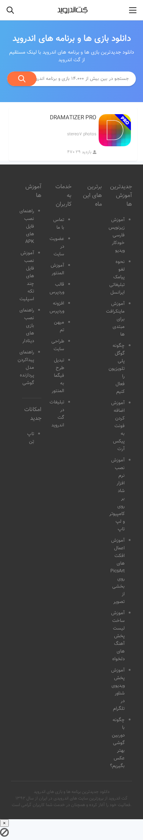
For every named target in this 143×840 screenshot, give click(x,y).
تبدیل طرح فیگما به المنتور (58, 376)
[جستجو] (22, 78)
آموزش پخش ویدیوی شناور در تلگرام (118, 689)
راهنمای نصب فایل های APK (26, 226)
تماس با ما (58, 223)
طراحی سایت (57, 345)
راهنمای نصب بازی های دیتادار (26, 326)
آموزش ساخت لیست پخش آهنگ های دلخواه (118, 636)
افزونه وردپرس (57, 307)
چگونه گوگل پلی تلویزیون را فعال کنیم (117, 368)
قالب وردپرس (57, 288)
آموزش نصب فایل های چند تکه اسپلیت (26, 276)
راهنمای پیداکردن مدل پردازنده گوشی (26, 368)
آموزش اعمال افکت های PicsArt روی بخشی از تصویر (117, 571)
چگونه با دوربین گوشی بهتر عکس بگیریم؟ (117, 743)
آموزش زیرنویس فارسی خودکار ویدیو (117, 235)
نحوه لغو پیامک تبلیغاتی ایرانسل (117, 277)
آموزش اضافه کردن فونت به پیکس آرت (118, 426)
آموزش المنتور (57, 269)
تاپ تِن (30, 437)
